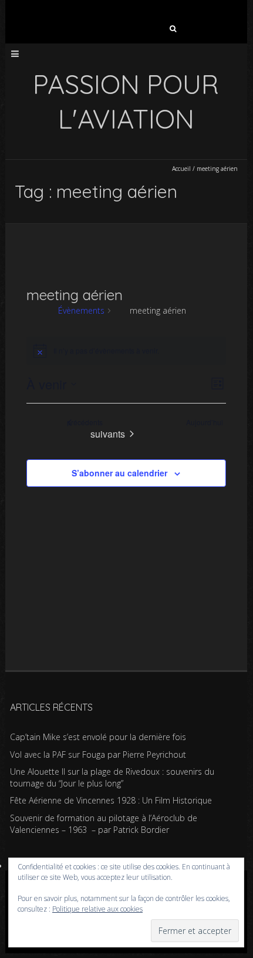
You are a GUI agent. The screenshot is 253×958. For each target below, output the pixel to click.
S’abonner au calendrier (119, 473)
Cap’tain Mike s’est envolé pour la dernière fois (98, 736)
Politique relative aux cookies (97, 909)
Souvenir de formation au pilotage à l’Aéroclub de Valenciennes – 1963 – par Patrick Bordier (103, 823)
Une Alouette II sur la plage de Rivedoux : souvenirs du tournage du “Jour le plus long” (112, 777)
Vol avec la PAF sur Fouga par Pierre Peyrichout (98, 754)
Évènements (86, 310)
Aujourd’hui (209, 422)
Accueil (181, 168)
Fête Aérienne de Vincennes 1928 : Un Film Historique (111, 800)
